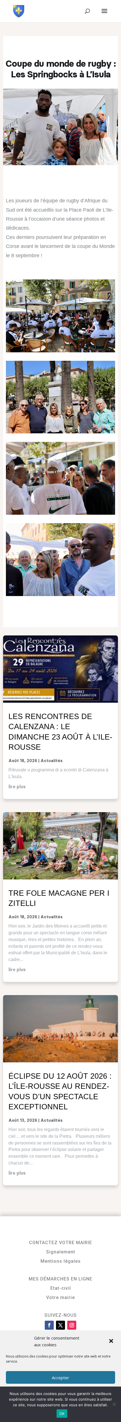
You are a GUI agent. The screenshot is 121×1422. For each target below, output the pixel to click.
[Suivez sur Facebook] (49, 1325)
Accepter (60, 1377)
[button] (111, 1341)
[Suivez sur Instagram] (71, 1325)
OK (62, 1413)
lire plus (17, 787)
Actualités (51, 761)
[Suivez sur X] (60, 1325)
